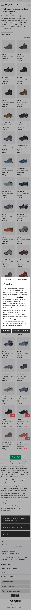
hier (15, 319)
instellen (25, 330)
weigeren (16, 330)
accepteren (6, 330)
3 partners (20, 297)
